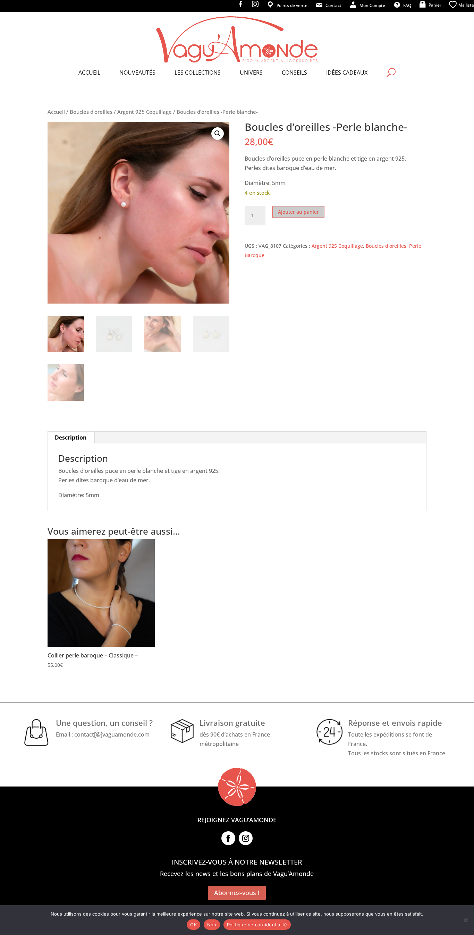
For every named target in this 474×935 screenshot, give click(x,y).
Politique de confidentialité (257, 924)
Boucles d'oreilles (91, 111)
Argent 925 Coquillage (144, 111)
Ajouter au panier (298, 212)
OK (193, 924)
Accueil (56, 111)
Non (212, 924)
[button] (217, 133)
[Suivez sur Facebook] (228, 838)
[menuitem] (89, 72)
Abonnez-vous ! (237, 893)
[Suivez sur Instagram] (245, 838)
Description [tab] (71, 437)
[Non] (465, 920)
